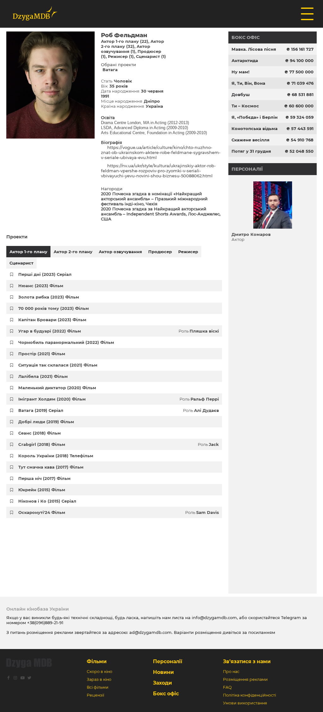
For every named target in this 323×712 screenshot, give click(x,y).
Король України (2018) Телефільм (55, 455)
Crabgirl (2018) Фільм (41, 444)
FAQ (227, 687)
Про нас (231, 671)
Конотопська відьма (255, 128)
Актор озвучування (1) (125, 49)
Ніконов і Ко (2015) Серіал (47, 501)
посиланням (261, 632)
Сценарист (21, 262)
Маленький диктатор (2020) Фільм (57, 387)
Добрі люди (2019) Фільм (46, 421)
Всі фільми (98, 687)
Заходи (162, 683)
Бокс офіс (246, 37)
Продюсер (160, 251)
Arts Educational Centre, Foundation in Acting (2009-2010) (154, 132)
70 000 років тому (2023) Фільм (53, 308)
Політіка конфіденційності (249, 695)
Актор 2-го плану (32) (132, 44)
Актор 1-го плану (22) (124, 41)
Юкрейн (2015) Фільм (41, 489)
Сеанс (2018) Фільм (39, 433)
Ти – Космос (245, 105)
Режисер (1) (121, 56)
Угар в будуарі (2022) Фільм (49, 330)
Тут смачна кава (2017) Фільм (51, 467)
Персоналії (247, 169)
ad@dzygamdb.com (150, 632)
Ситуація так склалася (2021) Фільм (57, 364)
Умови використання (245, 703)
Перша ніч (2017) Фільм (44, 478)
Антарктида (245, 60)
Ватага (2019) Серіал (40, 410)
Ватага (110, 69)
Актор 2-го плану (73, 251)
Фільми (97, 661)
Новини (163, 672)
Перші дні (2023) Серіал (45, 274)
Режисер (188, 251)
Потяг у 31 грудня (251, 151)
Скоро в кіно (99, 671)
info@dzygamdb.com (214, 617)
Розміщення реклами (245, 679)
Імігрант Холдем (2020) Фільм (52, 399)
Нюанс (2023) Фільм (40, 285)
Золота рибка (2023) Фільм (48, 296)
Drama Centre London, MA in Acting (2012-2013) (145, 122)
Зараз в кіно (99, 679)
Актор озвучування (120, 251)
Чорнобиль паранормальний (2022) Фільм (66, 342)
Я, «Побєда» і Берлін (255, 117)
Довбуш (241, 94)
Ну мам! (241, 71)
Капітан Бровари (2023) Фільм (52, 319)
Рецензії (95, 695)
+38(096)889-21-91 (45, 622)
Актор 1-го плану (28, 251)
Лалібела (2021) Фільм (43, 376)
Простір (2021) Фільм (41, 353)
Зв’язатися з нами (247, 661)
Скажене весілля (250, 139)
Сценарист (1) (151, 56)
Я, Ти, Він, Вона (248, 83)
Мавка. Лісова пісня (254, 49)
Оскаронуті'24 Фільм (41, 512)
